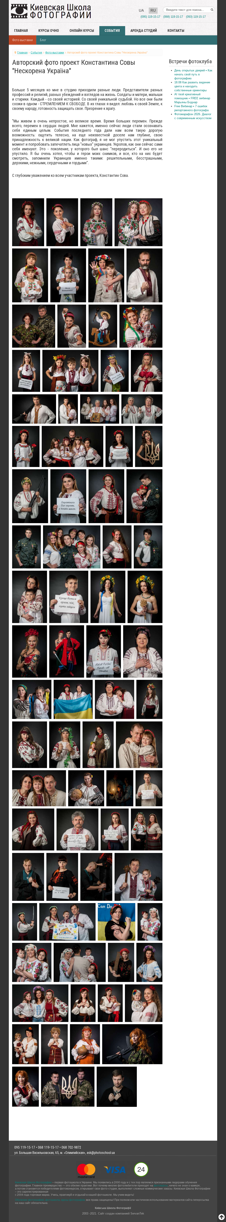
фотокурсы (161, 1185)
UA (141, 10)
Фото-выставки (22, 40)
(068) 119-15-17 (173, 16)
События (112, 31)
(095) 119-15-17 (150, 16)
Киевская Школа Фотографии (33, 1182)
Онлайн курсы (82, 31)
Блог (43, 40)
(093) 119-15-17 (196, 16)
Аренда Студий (143, 31)
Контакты (176, 31)
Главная (21, 31)
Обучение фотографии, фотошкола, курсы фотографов (50, 1199)
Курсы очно (48, 31)
